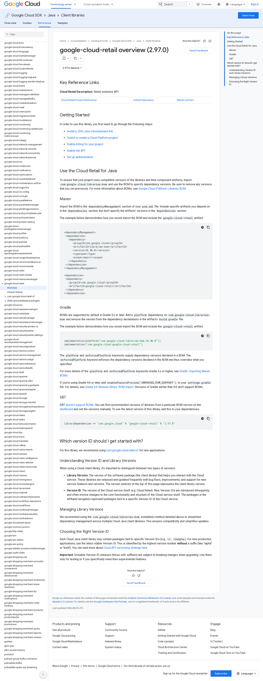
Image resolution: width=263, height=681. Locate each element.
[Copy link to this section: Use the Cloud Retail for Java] (120, 171)
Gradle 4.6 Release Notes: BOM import (109, 387)
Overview (10, 23)
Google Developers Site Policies (110, 601)
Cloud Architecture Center (172, 647)
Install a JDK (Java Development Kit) (90, 131)
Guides (27, 23)
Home (63, 41)
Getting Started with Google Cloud (177, 635)
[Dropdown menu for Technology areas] (76, 4)
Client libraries (73, 15)
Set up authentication (80, 157)
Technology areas (61, 4)
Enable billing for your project (85, 144)
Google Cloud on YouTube (224, 647)
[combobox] (175, 4)
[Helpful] (204, 41)
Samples (63, 23)
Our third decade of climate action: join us (147, 666)
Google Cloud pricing (63, 635)
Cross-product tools (96, 4)
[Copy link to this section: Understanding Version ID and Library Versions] (139, 461)
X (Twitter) (216, 641)
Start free (248, 15)
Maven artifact (185, 100)
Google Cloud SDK (26, 15)
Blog (212, 630)
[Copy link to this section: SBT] (69, 397)
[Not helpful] (210, 41)
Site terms (89, 666)
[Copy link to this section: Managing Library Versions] (106, 510)
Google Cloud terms (109, 666)
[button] (23, 283)
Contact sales (60, 647)
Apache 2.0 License (62, 601)
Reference (44, 23)
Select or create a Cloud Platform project (92, 137)
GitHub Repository (143, 100)
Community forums (116, 630)
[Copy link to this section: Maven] (74, 199)
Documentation (79, 41)
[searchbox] (24, 34)
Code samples (166, 641)
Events (214, 635)
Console (206, 4)
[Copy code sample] (208, 227)
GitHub (161, 630)
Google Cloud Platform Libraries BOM (162, 188)
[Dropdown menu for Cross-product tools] (113, 4)
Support (109, 635)
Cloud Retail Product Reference (79, 100)
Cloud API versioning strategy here (125, 547)
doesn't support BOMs (80, 405)
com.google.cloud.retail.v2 (122, 450)
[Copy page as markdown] (75, 58)
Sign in (255, 4)
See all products (61, 630)
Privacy (75, 666)
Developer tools (99, 41)
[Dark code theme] (202, 227)
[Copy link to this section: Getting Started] (93, 115)
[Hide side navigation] (43, 674)
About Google (60, 666)
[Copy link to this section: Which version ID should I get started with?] (146, 441)
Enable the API (76, 150)
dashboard (66, 409)
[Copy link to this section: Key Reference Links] (102, 83)
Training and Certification (172, 652)
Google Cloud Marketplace (67, 641)
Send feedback (198, 50)
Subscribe (221, 673)
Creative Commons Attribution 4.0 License (149, 598)
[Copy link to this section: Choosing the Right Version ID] (112, 532)
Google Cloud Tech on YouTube (227, 652)
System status (113, 647)
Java (51, 15)
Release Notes (113, 641)
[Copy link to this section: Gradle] (74, 308)
